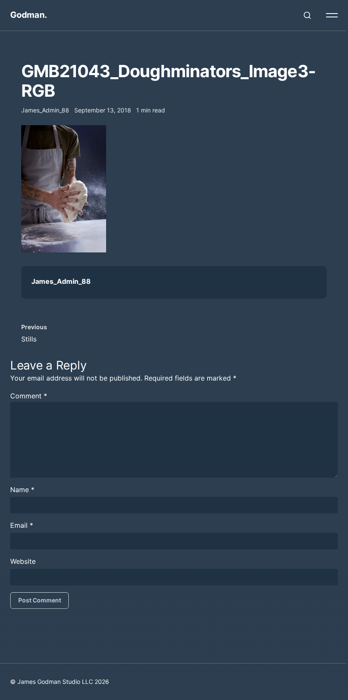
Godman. (28, 15)
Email (21, 525)
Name (22, 489)
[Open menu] (332, 15)
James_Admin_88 (61, 281)
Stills (28, 339)
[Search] (307, 15)
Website (23, 561)
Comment (28, 396)
